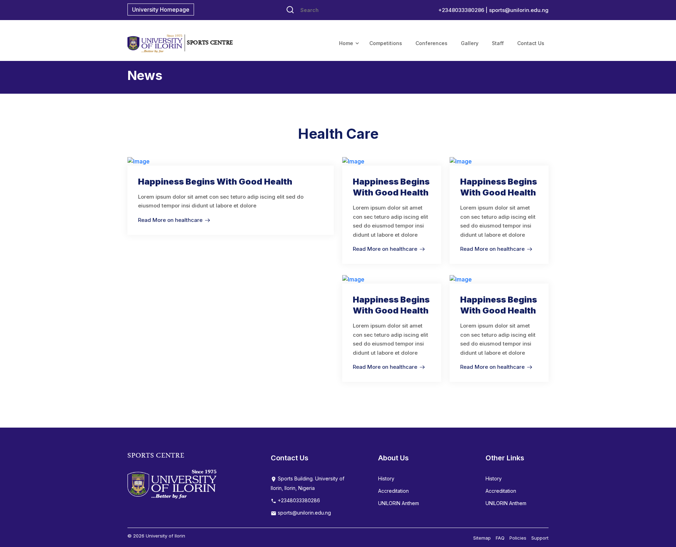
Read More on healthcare (170, 220)
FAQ (500, 538)
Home (346, 43)
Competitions (385, 43)
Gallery (469, 43)
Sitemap (482, 538)
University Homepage (160, 9)
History (386, 478)
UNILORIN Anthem (398, 503)
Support (540, 538)
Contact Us (530, 43)
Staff (498, 43)
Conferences (431, 43)
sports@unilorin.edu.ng (519, 10)
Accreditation (393, 491)
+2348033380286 (298, 500)
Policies (517, 538)
